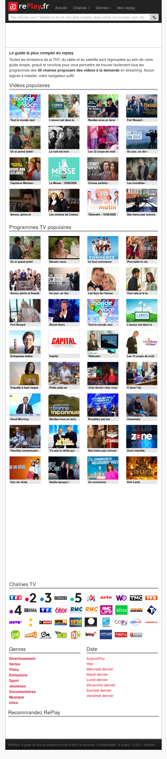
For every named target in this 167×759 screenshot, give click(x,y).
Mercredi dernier (100, 669)
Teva (121, 610)
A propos (124, 745)
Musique (16, 697)
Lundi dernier (97, 679)
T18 (151, 610)
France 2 (30, 598)
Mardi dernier (97, 674)
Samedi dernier (99, 690)
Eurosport (136, 622)
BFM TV (60, 622)
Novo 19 (15, 622)
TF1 (15, 598)
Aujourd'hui (96, 658)
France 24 (106, 622)
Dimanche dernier (101, 684)
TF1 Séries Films (46, 610)
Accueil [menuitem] (61, 7)
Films (14, 669)
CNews (45, 622)
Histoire (136, 634)
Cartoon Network (45, 634)
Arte (106, 598)
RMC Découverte (76, 610)
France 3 (45, 598)
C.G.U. (137, 745)
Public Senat (121, 634)
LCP (106, 634)
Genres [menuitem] (102, 7)
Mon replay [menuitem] (126, 7)
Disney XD (60, 634)
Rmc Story (91, 610)
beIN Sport (121, 622)
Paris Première (136, 610)
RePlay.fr (14, 745)
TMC (136, 598)
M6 (91, 598)
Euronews (91, 622)
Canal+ (60, 598)
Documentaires (22, 691)
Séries (14, 664)
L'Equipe (151, 622)
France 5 (75, 598)
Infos (13, 702)
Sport (14, 680)
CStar (30, 610)
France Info (30, 622)
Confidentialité (106, 745)
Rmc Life (106, 610)
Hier (90, 663)
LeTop (91, 634)
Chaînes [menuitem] (80, 7)
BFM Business (75, 622)
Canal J (30, 634)
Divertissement (22, 658)
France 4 (15, 610)
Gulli (15, 634)
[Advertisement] (83, 35)
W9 (121, 598)
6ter (61, 610)
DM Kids (75, 634)
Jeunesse (17, 686)
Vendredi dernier (100, 695)
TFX (151, 598)
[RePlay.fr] (30, 6)
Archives (149, 745)
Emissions (18, 675)
